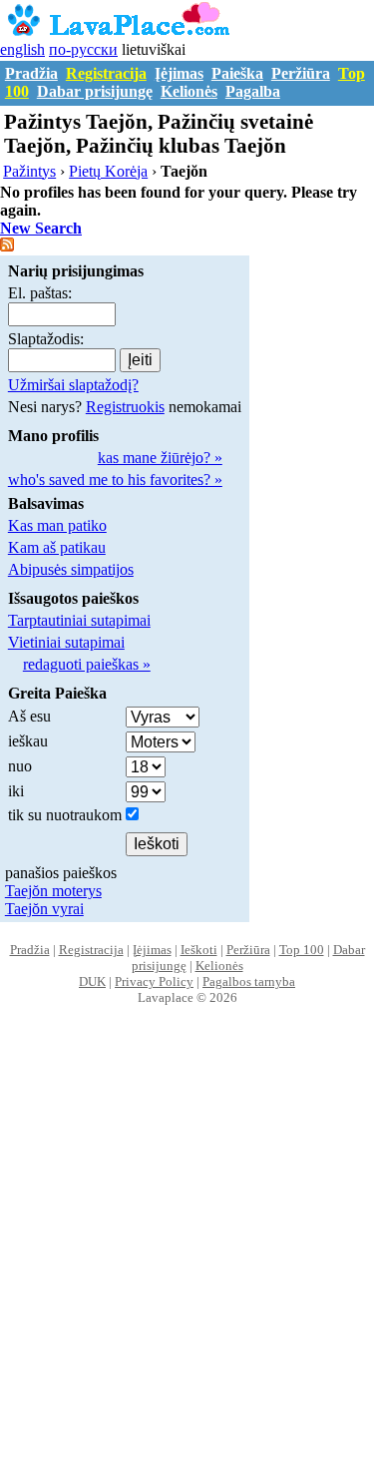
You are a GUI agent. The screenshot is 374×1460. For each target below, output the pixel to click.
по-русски (83, 49)
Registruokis (125, 406)
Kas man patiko (57, 525)
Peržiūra (300, 73)
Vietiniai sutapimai (66, 642)
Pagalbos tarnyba (248, 981)
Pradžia (31, 73)
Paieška (237, 73)
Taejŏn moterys (53, 890)
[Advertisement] (187, 1254)
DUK (92, 981)
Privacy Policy (154, 981)
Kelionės (189, 91)
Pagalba (252, 91)
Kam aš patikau (57, 547)
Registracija (106, 73)
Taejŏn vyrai (44, 908)
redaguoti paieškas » (87, 664)
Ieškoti (199, 949)
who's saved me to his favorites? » (115, 479)
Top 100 (301, 949)
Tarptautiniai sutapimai (79, 620)
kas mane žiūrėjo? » (160, 457)
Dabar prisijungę (95, 91)
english (22, 49)
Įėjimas (179, 73)
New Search (41, 228)
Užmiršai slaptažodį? (73, 384)
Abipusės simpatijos (71, 569)
